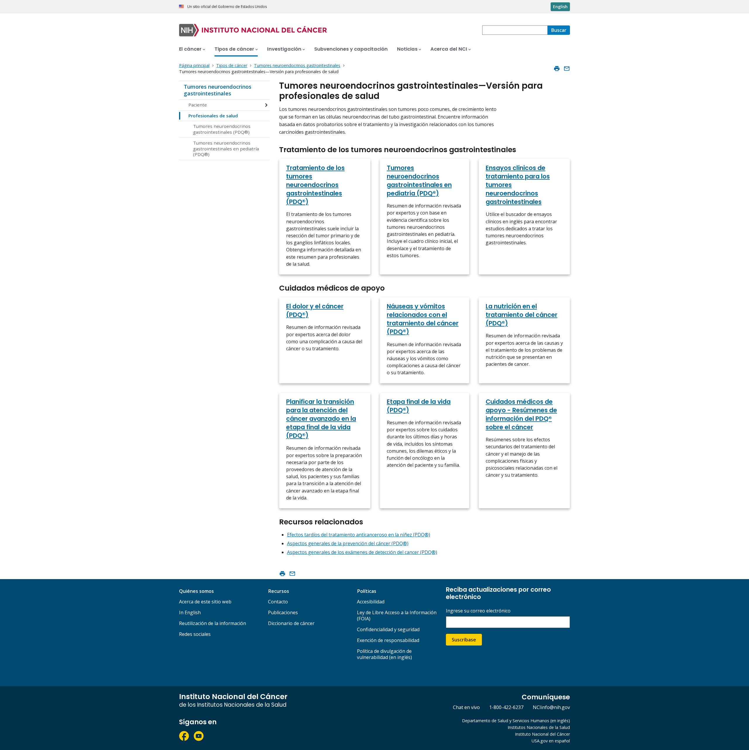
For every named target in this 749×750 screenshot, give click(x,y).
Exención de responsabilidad (388, 640)
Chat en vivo (466, 707)
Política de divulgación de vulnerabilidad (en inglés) (384, 654)
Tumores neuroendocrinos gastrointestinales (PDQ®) (221, 129)
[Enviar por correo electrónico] (567, 68)
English (560, 6)
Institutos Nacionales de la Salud (539, 727)
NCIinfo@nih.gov (551, 707)
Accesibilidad (370, 601)
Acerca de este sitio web (205, 601)
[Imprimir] (557, 68)
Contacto (278, 601)
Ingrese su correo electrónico (478, 611)
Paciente (197, 105)
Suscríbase (464, 639)
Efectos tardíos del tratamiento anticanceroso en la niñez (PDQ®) (358, 534)
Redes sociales (195, 634)
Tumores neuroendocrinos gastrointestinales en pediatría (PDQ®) (226, 148)
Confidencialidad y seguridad (388, 629)
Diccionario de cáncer (291, 623)
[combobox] (514, 30)
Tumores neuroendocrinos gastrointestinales (217, 90)
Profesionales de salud (213, 116)
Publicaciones (283, 612)
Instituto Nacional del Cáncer (542, 734)
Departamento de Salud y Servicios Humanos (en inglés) (516, 720)
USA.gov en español (551, 741)
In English (190, 612)
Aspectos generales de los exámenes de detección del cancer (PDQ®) (362, 552)
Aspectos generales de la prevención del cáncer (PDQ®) (347, 543)
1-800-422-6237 (506, 707)
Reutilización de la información (212, 623)
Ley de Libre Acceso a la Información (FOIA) (397, 615)
